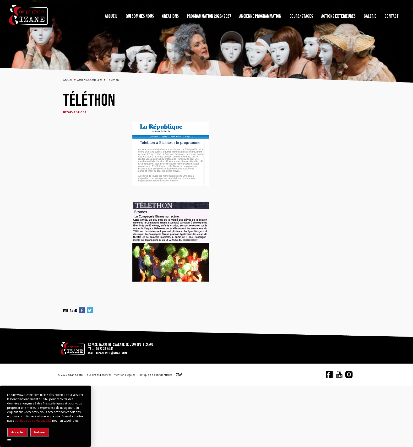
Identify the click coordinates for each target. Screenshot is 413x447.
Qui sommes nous (140, 16)
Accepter (17, 432)
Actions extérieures (89, 80)
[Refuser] (9, 440)
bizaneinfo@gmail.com (111, 353)
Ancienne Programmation (260, 16)
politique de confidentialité (33, 421)
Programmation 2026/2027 (209, 16)
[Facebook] (329, 374)
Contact (392, 16)
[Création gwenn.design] (178, 375)
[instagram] (349, 374)
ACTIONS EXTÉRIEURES (338, 16)
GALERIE (370, 16)
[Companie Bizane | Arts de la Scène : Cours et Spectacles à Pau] (28, 14)
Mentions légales (124, 374)
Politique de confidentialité (155, 374)
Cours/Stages (301, 16)
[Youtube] (339, 374)
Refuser (39, 432)
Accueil (111, 16)
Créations (170, 16)
